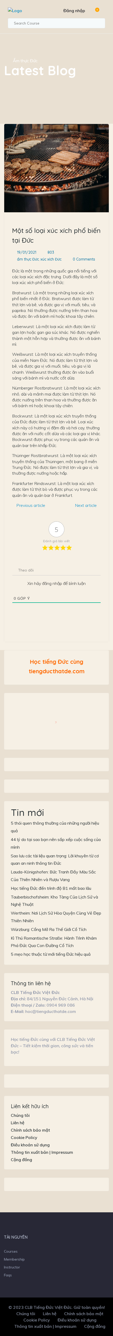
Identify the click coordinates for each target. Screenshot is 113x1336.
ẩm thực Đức (28, 259)
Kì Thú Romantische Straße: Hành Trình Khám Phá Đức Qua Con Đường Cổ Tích (54, 941)
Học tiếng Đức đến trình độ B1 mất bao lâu (51, 888)
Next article (86, 505)
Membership (14, 1259)
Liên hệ (17, 1122)
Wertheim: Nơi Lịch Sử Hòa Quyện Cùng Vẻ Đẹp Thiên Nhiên (56, 916)
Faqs (8, 1275)
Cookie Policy (24, 1137)
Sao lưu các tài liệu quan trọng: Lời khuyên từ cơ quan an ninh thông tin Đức (55, 859)
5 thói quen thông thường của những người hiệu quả (55, 826)
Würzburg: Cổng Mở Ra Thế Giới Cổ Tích (48, 929)
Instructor (12, 1267)
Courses (11, 1251)
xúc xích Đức (50, 259)
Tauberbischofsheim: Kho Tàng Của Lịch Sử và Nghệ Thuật (54, 900)
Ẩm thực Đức (25, 60)
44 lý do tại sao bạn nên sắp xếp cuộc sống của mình (56, 843)
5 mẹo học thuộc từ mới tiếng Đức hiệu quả (51, 954)
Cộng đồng (21, 1159)
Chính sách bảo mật (30, 1130)
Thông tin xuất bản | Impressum (42, 1152)
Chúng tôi (20, 1115)
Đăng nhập (74, 10)
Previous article (30, 505)
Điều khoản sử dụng (30, 1144)
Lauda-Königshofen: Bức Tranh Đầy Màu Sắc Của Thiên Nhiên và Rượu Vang (53, 875)
